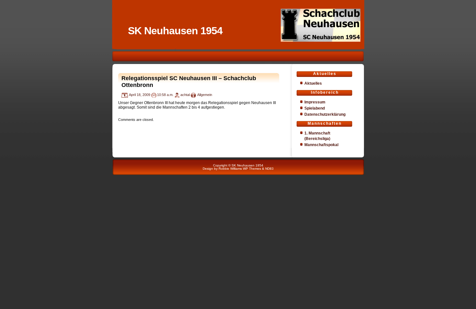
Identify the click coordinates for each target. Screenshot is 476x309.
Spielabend (314, 108)
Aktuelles (313, 83)
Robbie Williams (230, 168)
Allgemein (204, 95)
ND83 (269, 168)
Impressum (314, 102)
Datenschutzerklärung (325, 114)
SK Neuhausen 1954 (175, 31)
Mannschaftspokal (321, 145)
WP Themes (252, 168)
